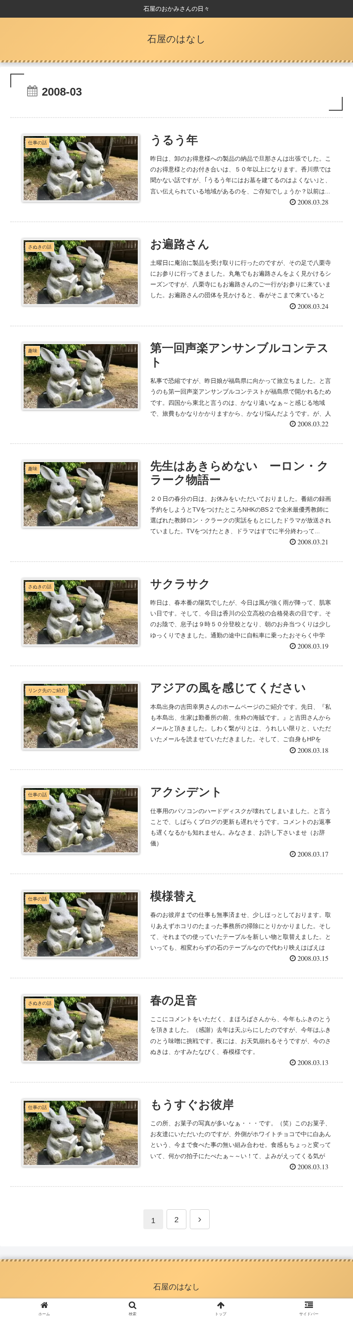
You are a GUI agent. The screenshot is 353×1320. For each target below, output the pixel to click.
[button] (326, 929)
